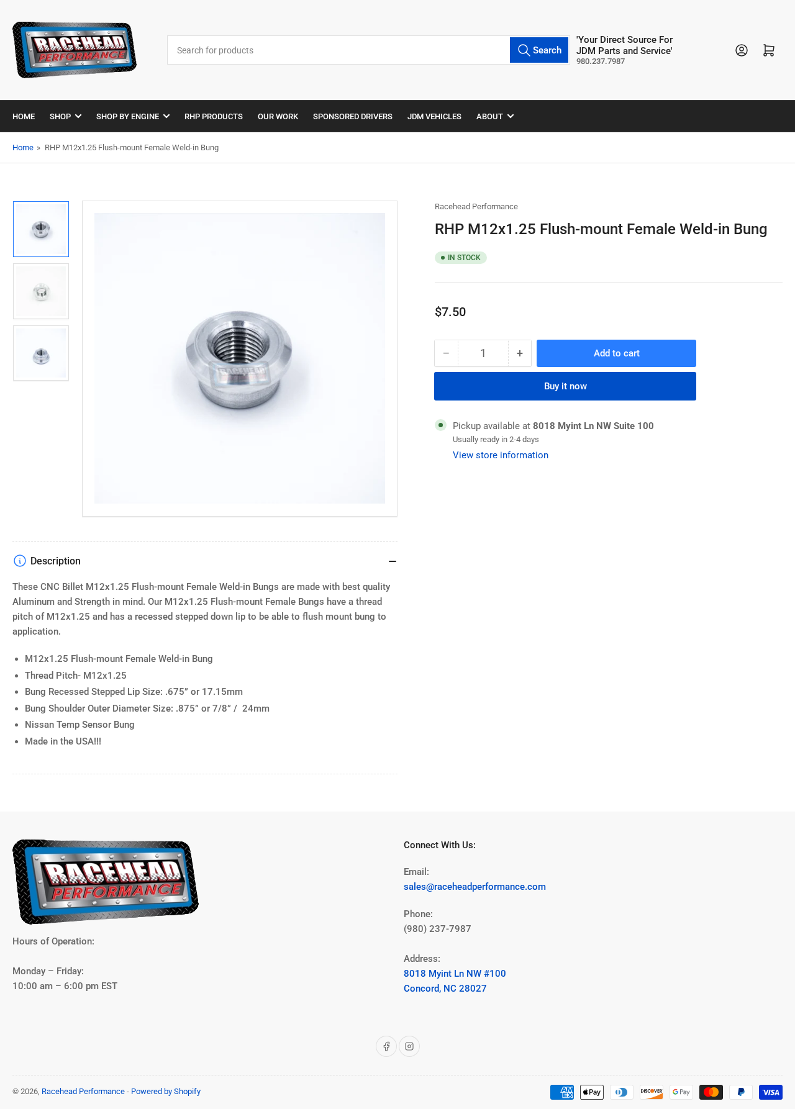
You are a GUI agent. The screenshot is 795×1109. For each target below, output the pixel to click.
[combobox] (368, 50)
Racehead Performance (476, 206)
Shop (60, 116)
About (489, 116)
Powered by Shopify (166, 1091)
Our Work (278, 116)
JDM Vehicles (434, 116)
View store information (500, 455)
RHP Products (213, 116)
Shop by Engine (127, 116)
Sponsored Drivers (353, 116)
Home (23, 116)
